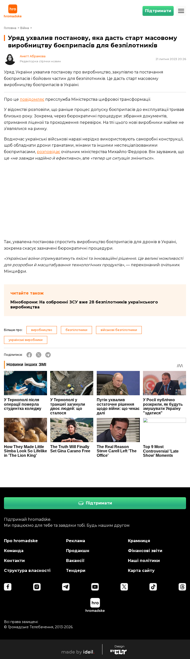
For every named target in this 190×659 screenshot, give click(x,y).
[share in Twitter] (38, 355)
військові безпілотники (119, 330)
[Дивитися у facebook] (7, 587)
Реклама (75, 540)
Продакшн (77, 550)
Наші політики (144, 560)
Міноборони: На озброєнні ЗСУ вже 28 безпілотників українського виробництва (84, 304)
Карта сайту (141, 570)
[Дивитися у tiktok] (153, 587)
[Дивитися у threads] (182, 587)
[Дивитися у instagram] (37, 587)
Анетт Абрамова (33, 56)
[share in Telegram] (48, 355)
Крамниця (139, 540)
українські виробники (26, 340)
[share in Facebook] (29, 355)
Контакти (14, 560)
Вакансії (75, 560)
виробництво (41, 330)
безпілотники (76, 330)
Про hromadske (21, 540)
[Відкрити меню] (181, 11)
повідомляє (32, 99)
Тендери (75, 570)
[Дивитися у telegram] (66, 587)
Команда (14, 550)
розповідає (48, 151)
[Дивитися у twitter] (124, 587)
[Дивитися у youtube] (95, 587)
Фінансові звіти (145, 550)
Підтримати (158, 10)
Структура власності (27, 570)
